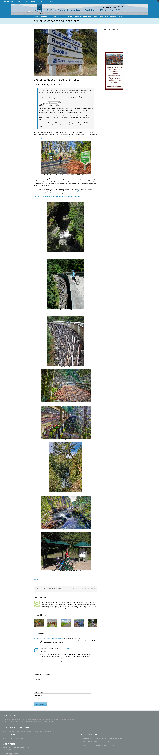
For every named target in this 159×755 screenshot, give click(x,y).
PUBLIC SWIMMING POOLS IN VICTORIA (101, 741)
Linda (52, 598)
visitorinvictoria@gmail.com (15, 738)
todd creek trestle (85, 578)
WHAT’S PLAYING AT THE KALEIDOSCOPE (101, 745)
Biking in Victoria (41, 578)
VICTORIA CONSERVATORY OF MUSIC (16, 748)
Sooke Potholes (76, 578)
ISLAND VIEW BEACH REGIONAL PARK (113, 738)
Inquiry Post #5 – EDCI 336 (90, 738)
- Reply (82, 638)
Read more (51, 721)
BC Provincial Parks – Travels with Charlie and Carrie (48, 638)
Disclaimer (47, 731)
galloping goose (63, 578)
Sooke (69, 578)
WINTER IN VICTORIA (10, 753)
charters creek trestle (52, 578)
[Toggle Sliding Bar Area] (157, 1)
